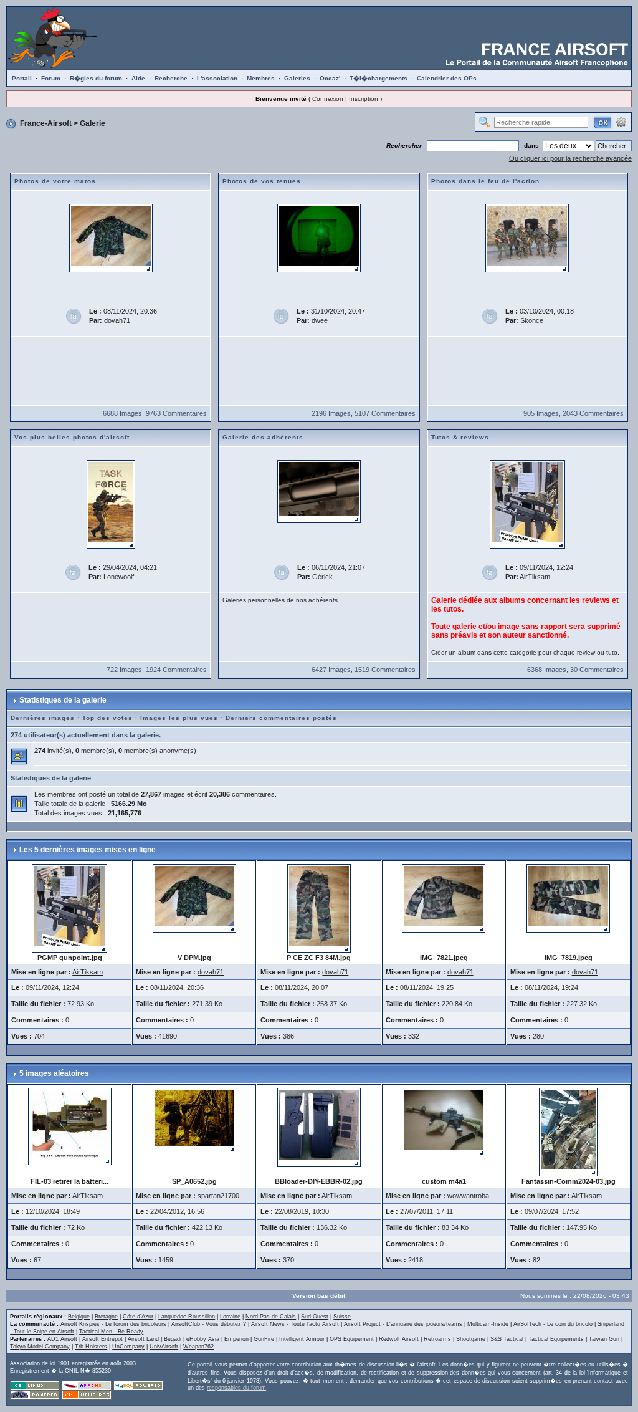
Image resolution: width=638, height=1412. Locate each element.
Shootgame (470, 1339)
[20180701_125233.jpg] (527, 237)
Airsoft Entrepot (102, 1339)
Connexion (327, 98)
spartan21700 (218, 1195)
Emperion (236, 1339)
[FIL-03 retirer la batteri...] (70, 1126)
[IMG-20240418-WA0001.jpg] (110, 503)
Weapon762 (198, 1346)
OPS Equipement (352, 1339)
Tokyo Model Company (40, 1346)
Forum (50, 78)
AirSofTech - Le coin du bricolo (553, 1324)
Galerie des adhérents (262, 437)
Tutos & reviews (460, 437)
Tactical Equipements (556, 1339)
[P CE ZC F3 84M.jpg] (319, 907)
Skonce (531, 320)
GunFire (264, 1339)
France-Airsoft (46, 123)
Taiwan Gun (604, 1339)
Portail (22, 78)
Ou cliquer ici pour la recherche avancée (570, 158)
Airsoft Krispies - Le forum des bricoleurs (113, 1324)
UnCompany (128, 1346)
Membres (261, 78)
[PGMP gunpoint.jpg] (527, 503)
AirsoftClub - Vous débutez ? (208, 1324)
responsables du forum (236, 1388)
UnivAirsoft (164, 1346)
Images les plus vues (179, 717)
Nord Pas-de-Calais (270, 1317)
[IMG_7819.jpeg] (568, 897)
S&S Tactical (506, 1339)
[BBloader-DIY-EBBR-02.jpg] (319, 1126)
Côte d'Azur (138, 1317)
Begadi (172, 1339)
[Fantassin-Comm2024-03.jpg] (568, 1131)
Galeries (297, 78)
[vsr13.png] (319, 491)
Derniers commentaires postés (281, 717)
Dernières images (43, 717)
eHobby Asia (202, 1339)
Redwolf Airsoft (399, 1339)
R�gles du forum (96, 78)
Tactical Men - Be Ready (111, 1331)
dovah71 (117, 320)
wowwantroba (468, 1195)
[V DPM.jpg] (111, 237)
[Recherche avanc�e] (621, 121)
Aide (138, 78)
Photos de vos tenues (261, 181)
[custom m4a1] (443, 1121)
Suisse (342, 1317)
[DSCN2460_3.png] (319, 237)
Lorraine (230, 1317)
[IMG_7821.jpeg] (443, 897)
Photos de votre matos (55, 181)
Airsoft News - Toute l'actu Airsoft (295, 1324)
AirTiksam (535, 576)
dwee (320, 320)
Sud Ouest (314, 1317)
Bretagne (106, 1317)
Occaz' (330, 78)
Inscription (363, 98)
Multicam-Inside (487, 1324)
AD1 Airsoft (62, 1339)
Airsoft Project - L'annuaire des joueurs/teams (403, 1324)
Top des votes (107, 717)
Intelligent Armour (302, 1339)
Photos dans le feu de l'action (485, 181)
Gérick (322, 576)
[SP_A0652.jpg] (194, 1119)
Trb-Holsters (91, 1346)
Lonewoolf (118, 576)
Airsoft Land (143, 1339)
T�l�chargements (378, 78)
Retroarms (437, 1339)
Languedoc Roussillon (186, 1317)
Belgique (79, 1317)
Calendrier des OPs (447, 78)
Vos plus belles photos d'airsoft (72, 437)
